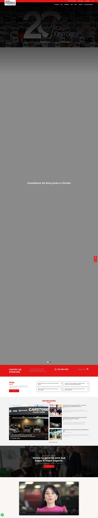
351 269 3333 (62, 369)
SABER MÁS (49, 187)
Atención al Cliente (72, 1)
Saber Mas (49, 466)
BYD (72, 4)
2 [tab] (50, 362)
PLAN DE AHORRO (88, 4)
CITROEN (56, 4)
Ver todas (14, 390)
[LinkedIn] (87, 369)
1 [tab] (47, 362)
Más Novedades (53, 442)
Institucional (80, 1)
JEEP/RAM (66, 4)
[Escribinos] (95, 260)
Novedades (87, 1)
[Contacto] (95, 257)
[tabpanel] (49, 183)
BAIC (75, 4)
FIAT (61, 4)
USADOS (80, 4)
